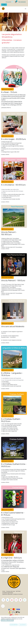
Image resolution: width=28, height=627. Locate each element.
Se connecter (22, 2)
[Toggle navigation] (25, 8)
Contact (4, 4)
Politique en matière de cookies (7, 620)
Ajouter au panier (8, 89)
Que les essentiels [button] (13, 624)
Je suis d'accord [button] (22, 624)
